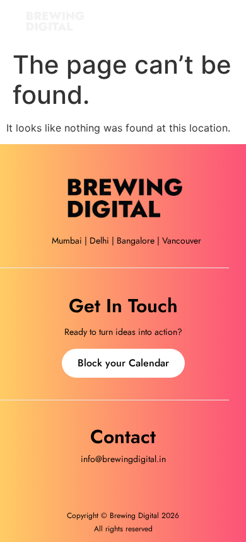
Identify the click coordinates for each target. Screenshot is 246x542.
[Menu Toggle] (229, 22)
